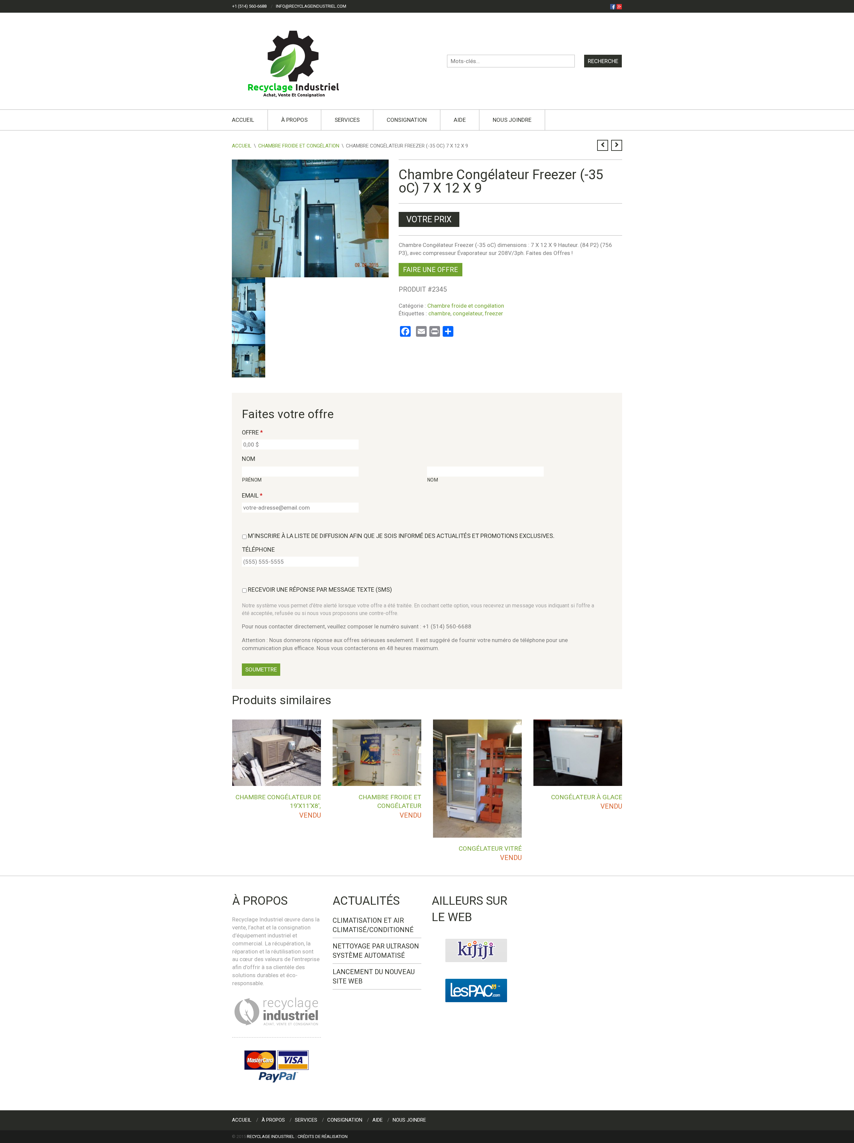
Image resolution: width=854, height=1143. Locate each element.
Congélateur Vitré (490, 848)
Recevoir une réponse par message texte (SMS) (320, 589)
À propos (294, 119)
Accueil (243, 119)
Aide (460, 119)
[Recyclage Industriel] (299, 60)
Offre (252, 432)
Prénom (252, 480)
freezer (494, 313)
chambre (439, 313)
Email (252, 495)
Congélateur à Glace (586, 797)
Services (347, 119)
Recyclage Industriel (271, 1136)
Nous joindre (512, 119)
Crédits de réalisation (323, 1136)
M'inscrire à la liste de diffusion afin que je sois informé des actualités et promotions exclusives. (401, 535)
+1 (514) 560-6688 (249, 6)
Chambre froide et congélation (298, 146)
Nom (248, 458)
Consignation (407, 119)
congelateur (467, 313)
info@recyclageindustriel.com (311, 6)
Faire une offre (430, 270)
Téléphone (258, 549)
